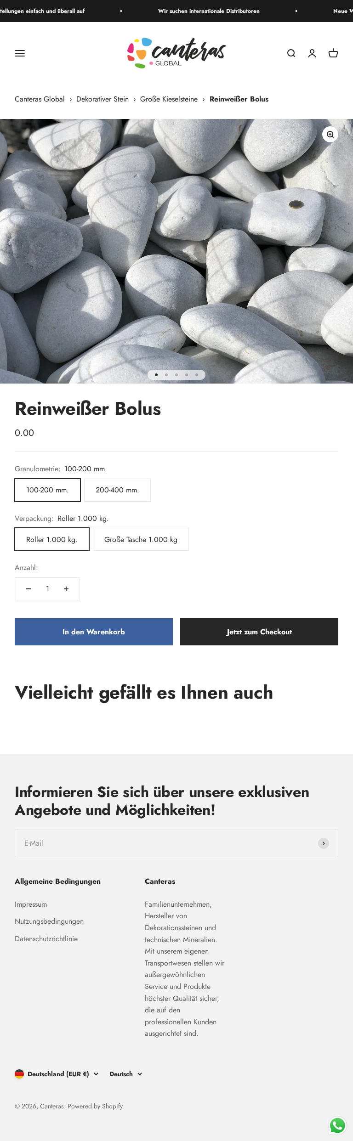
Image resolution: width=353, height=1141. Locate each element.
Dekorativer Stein (102, 99)
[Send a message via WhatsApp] (337, 1125)
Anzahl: (26, 567)
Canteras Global (40, 99)
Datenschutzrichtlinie (46, 938)
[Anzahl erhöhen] (66, 589)
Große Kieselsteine (169, 99)
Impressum (31, 904)
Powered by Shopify (95, 1106)
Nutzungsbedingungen (49, 921)
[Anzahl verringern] (28, 589)
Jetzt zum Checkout (259, 632)
